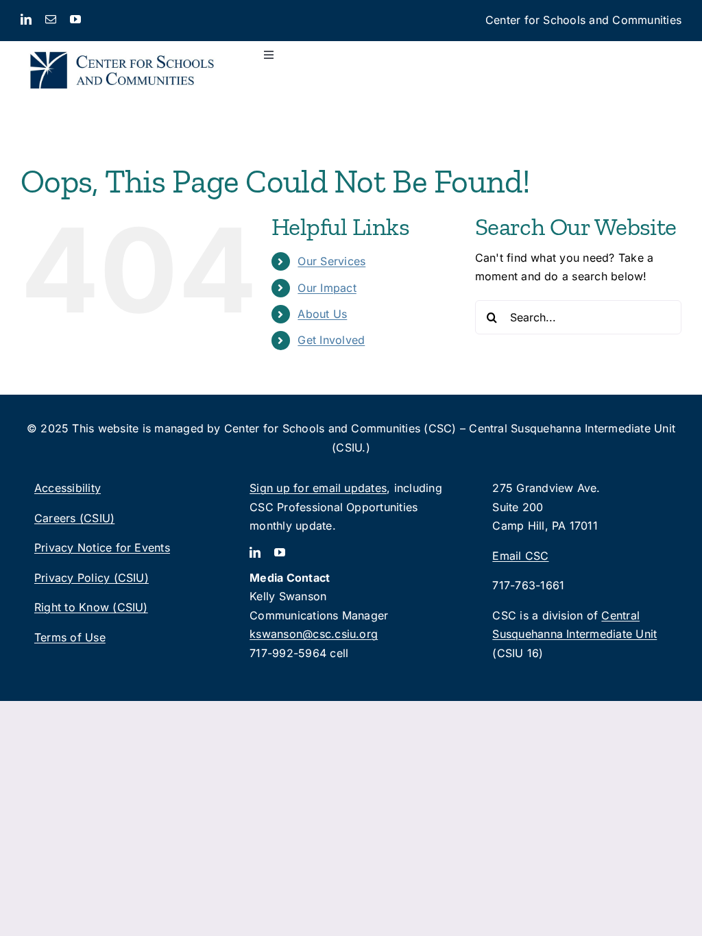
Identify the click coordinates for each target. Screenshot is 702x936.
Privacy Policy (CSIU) (91, 577)
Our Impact (327, 288)
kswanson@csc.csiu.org (314, 634)
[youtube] (75, 19)
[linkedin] (26, 19)
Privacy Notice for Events (102, 547)
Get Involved (331, 340)
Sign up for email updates (318, 488)
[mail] (50, 19)
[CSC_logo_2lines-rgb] (122, 46)
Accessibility (67, 488)
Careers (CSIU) (74, 518)
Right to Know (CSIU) (91, 607)
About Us (322, 314)
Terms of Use (70, 637)
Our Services (331, 261)
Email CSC (520, 556)
